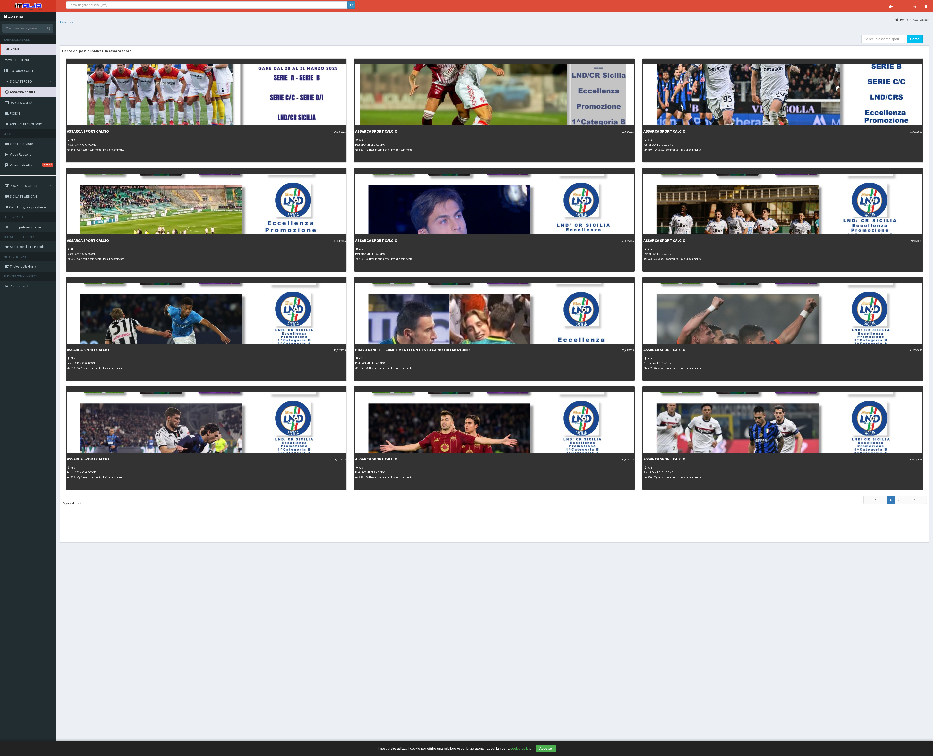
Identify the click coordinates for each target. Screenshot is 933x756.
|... (922, 500)
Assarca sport (70, 22)
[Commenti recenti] (914, 6)
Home (904, 19)
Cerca (914, 39)
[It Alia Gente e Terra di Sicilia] (28, 6)
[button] (61, 6)
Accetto (545, 748)
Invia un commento (113, 149)
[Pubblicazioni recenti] (902, 6)
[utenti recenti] (891, 6)
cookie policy (520, 748)
